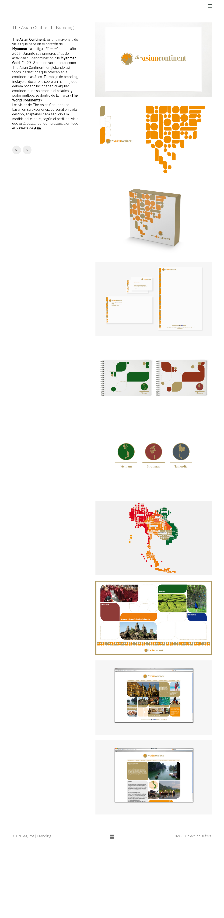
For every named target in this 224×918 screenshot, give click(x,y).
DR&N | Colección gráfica (193, 836)
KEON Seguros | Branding (31, 836)
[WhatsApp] (27, 150)
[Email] (16, 150)
